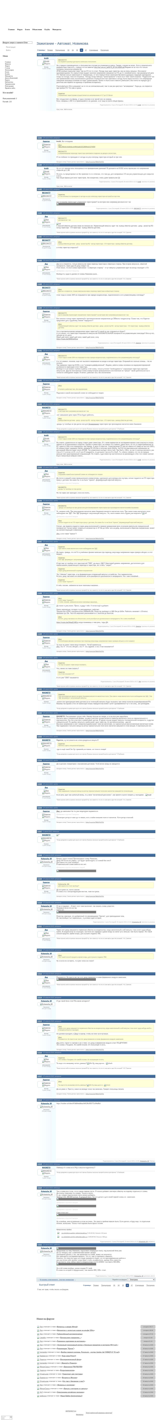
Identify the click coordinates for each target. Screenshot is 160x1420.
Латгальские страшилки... (70, 1338)
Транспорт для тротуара (72, 1374)
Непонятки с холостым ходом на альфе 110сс (75, 1330)
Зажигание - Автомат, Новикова (93, 35)
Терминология (10, 84)
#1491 (40, 350)
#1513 (40, 974)
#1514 (40, 997)
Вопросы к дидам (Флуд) (67, 1327)
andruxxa (43, 1396)
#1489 (40, 284)
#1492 (40, 380)
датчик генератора (67, 1280)
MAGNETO (46, 408)
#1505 (40, 784)
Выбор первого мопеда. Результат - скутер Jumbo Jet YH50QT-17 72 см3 (90, 1352)
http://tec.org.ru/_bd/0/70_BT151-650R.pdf (109, 67)
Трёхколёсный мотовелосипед (69, 1334)
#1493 (40, 404)
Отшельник (44, 1374)
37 (86, 50)
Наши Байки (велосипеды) (71, 1396)
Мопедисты (56, 29)
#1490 (40, 308)
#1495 (40, 467)
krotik (46, 58)
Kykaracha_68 (46, 859)
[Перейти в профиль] (46, 61)
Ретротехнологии (67, 1370)
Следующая (93, 50)
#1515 (40, 1021)
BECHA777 (46, 193)
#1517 (40, 1076)
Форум (19, 29)
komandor (43, 1352)
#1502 (40, 713)
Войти (8, 50)
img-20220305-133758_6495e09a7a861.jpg (74, 1237)
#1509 (40, 879)
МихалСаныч (45, 1367)
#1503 (40, 737)
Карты (7, 80)
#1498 (40, 593)
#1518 (40, 1100)
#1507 (40, 831)
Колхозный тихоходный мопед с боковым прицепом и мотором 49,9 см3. (87, 1345)
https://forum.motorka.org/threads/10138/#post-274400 (76, 147)
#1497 (40, 541)
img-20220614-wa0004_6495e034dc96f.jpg (74, 1233)
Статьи (7, 68)
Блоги (27, 29)
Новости (8, 64)
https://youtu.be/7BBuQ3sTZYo (95, 161)
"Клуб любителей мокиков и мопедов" (99, 1413)
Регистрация (10, 47)
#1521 (40, 1245)
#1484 (40, 165)
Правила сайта (10, 88)
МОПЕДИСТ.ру (71, 1411)
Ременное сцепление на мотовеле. (71, 1341)
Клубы (47, 29)
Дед (46, 216)
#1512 (40, 950)
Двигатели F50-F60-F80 (73, 1367)
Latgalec (43, 1338)
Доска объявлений (11, 78)
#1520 (40, 1188)
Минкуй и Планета (68, 1363)
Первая (50, 50)
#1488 (40, 260)
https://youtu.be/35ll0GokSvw (67, 339)
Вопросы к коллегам (65, 1385)
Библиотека (9, 82)
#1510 (40, 903)
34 (73, 50)
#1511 (40, 926)
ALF (41, 1392)
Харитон (46, 141)
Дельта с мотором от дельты (75, 1389)
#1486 (40, 213)
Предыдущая (60, 50)
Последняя (105, 50)
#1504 (40, 760)
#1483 (40, 138)
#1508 (40, 855)
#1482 (40, 55)
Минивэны (79, 1414)
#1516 (40, 1052)
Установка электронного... (49, 1280)
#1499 (40, 634)
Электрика (71, 35)
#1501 (40, 689)
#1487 (40, 237)
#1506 (40, 808)
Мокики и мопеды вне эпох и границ (48, 35)
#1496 (40, 501)
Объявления (37, 29)
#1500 (40, 658)
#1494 (40, 432)
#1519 (40, 1164)
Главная (17, 35)
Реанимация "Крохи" (65, 1348)
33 (68, 50)
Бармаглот (44, 1356)
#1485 (40, 189)
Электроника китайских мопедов (70, 1392)
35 (77, 50)
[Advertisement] (96, 123)
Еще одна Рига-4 (68, 1356)
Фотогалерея (9, 70)
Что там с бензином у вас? (73, 1381)
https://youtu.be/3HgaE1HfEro (67, 622)
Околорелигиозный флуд (70, 1359)
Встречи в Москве (69, 1378)
